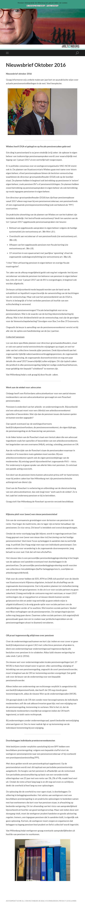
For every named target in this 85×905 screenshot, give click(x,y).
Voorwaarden (51, 901)
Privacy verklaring (52, 5)
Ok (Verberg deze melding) (36, 5)
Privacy (62, 901)
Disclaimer (71, 901)
